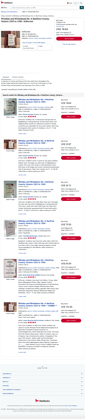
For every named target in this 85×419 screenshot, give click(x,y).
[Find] (82, 7)
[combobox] (45, 7)
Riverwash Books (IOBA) (31, 275)
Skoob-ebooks (28, 114)
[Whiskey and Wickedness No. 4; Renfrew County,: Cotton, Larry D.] (10, 149)
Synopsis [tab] (6, 77)
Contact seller (22, 133)
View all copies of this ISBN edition (33, 42)
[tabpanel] (27, 85)
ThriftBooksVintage (30, 236)
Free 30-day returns (69, 44)
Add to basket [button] (69, 38)
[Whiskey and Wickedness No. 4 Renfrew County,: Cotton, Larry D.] (10, 115)
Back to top (42, 368)
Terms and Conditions (71, 405)
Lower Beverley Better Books (33, 320)
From (28, 47)
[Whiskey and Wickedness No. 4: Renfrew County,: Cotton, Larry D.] (10, 311)
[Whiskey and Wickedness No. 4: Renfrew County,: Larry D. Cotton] (10, 236)
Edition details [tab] (17, 77)
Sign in (76, 3)
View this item (60, 26)
